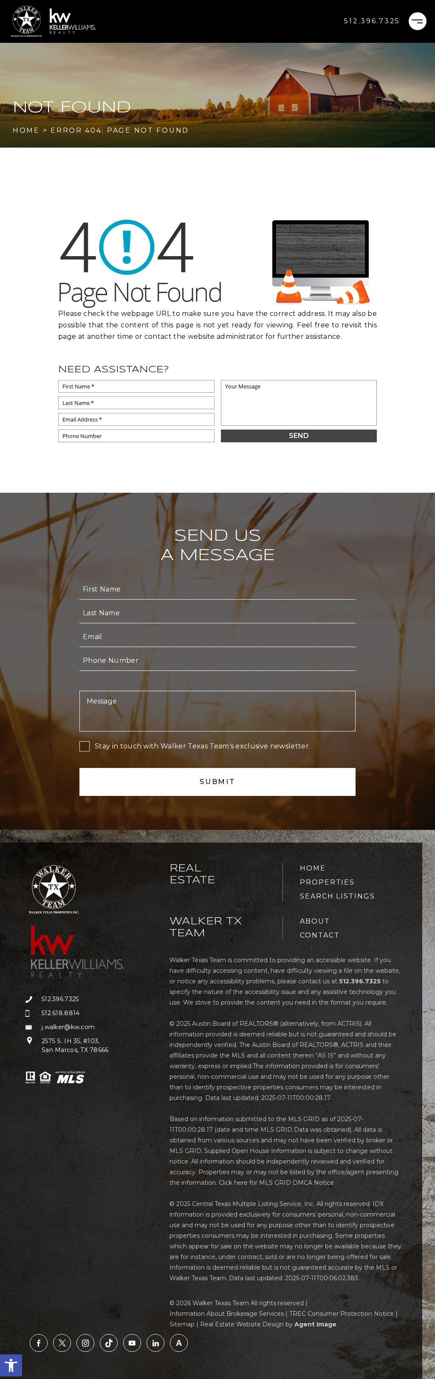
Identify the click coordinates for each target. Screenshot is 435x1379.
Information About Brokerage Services (226, 1314)
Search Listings (337, 896)
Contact (319, 935)
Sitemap (182, 1324)
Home (313, 868)
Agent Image (315, 1324)
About (315, 921)
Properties (327, 882)
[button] (11, 1365)
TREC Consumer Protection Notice (341, 1314)
